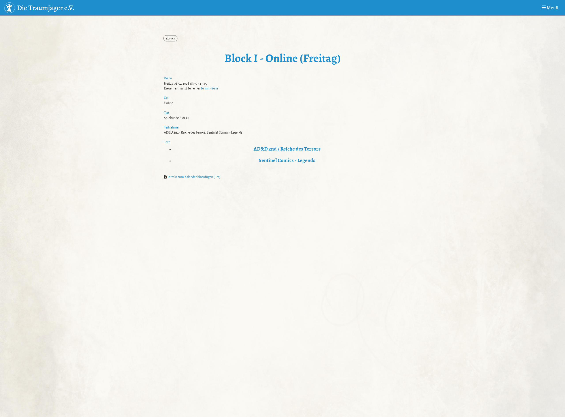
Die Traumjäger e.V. (45, 8)
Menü (552, 7)
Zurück (170, 38)
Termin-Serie (209, 88)
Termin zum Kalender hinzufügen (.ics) (193, 177)
